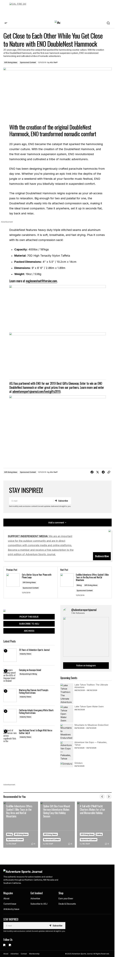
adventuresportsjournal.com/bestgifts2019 (36, 391)
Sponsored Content (28, 62)
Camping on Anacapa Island (30, 670)
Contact (24, 954)
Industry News (25, 654)
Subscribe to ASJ (38, 903)
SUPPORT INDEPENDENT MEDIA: (40, 545)
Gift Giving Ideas (10, 62)
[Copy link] (109, 472)
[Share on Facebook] (92, 472)
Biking (79, 585)
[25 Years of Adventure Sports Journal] (10, 655)
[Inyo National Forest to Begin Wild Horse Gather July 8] (10, 735)
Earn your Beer (65, 898)
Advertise (35, 898)
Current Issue (9, 903)
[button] (6, 23)
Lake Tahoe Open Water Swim (89, 706)
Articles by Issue (11, 909)
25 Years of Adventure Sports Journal (34, 650)
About (6, 898)
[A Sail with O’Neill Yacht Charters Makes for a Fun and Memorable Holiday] (94, 825)
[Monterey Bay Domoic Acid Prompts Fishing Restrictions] (10, 695)
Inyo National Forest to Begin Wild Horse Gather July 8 (35, 731)
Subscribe (102, 556)
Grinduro (78, 763)
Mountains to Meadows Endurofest (91, 725)
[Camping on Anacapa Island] (10, 675)
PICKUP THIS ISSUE (29, 616)
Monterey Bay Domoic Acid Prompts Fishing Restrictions (33, 691)
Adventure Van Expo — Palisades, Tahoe (90, 743)
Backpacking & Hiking (28, 674)
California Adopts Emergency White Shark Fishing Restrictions (36, 711)
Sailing (99, 834)
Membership (34, 954)
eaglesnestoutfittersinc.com (41, 280)
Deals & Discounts (67, 903)
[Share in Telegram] (103, 472)
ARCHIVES (29, 630)
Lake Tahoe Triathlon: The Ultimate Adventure (91, 686)
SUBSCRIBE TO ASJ (29, 623)
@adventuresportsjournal (83, 610)
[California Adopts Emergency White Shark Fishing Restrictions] (10, 715)
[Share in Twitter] (97, 472)
